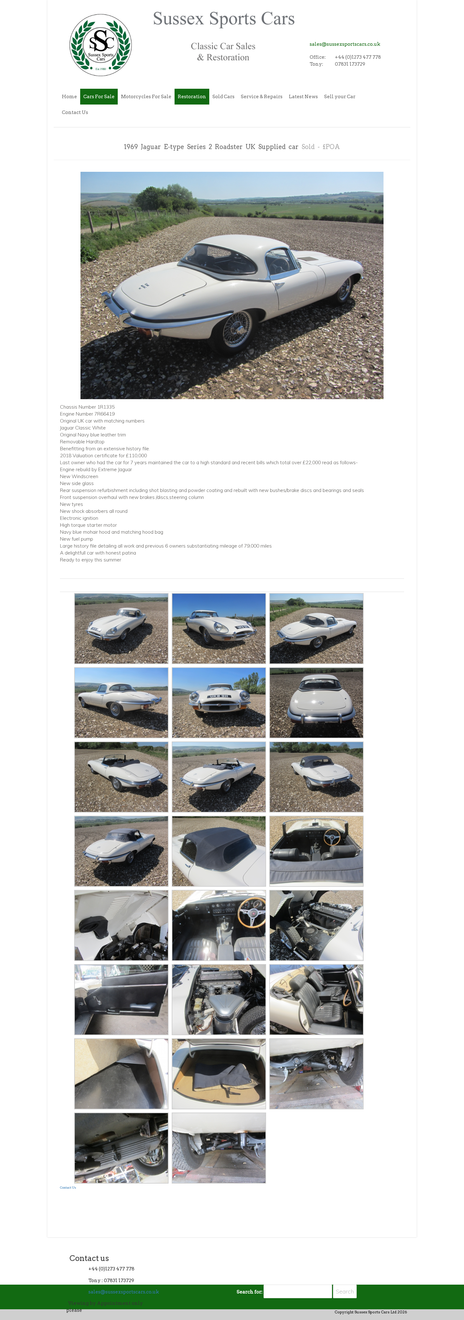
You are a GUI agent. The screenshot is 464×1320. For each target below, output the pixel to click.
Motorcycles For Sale (146, 96)
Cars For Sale (99, 96)
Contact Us (75, 112)
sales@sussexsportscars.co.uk (345, 44)
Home (69, 96)
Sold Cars (223, 96)
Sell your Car (339, 96)
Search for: (250, 1292)
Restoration (192, 96)
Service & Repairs (262, 96)
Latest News (303, 96)
